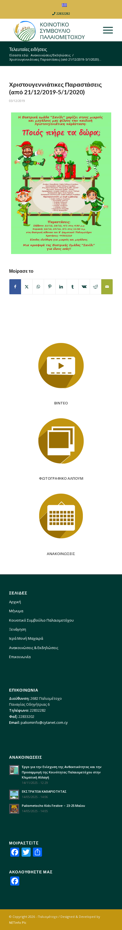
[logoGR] (50, 30)
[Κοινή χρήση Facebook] (15, 286)
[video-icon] (61, 365)
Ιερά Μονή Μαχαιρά (26, 638)
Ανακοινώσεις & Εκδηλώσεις (33, 647)
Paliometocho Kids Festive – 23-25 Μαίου (53, 805)
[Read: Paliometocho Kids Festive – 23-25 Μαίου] (14, 809)
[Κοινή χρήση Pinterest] (49, 286)
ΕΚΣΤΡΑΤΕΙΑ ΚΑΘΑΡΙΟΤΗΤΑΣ (44, 791)
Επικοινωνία (20, 656)
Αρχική (15, 601)
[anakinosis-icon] (61, 516)
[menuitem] (105, 30)
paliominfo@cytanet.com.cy (44, 722)
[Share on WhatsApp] (38, 286)
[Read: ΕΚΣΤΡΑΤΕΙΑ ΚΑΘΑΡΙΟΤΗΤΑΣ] (14, 795)
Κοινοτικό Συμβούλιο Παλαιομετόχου (41, 620)
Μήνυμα (16, 610)
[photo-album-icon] (61, 441)
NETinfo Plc (17, 922)
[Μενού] (105, 30)
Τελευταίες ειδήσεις (28, 49)
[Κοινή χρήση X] (26, 286)
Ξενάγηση (17, 629)
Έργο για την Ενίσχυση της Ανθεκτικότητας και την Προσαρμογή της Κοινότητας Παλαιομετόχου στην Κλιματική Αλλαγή (62, 772)
